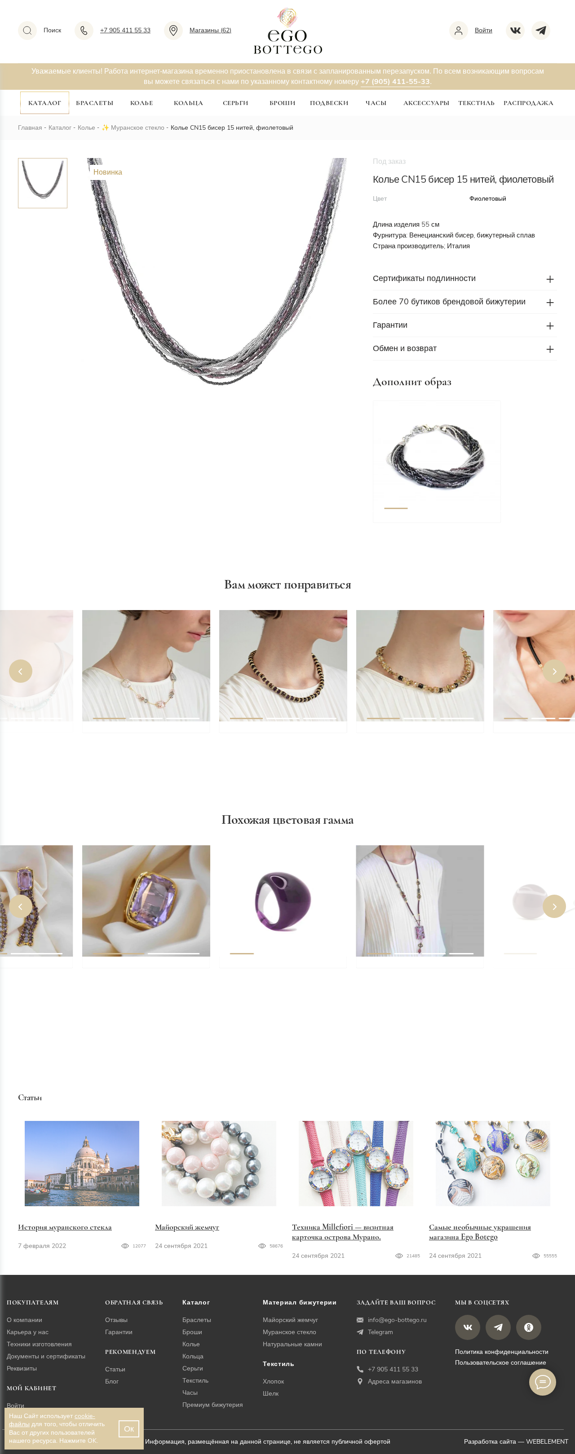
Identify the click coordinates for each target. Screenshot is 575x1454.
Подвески (329, 103)
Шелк (271, 1393)
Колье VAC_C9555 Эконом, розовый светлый (141, 736)
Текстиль (476, 103)
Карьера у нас (28, 1332)
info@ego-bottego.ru (397, 1320)
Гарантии (119, 1332)
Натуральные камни (292, 1344)
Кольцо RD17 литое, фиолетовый (266, 972)
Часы (376, 103)
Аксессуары (426, 103)
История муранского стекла (65, 1227)
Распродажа (528, 103)
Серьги (235, 103)
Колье (141, 103)
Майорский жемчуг (187, 1227)
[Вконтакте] (518, 30)
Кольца (188, 103)
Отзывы (116, 1320)
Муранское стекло (137, 127)
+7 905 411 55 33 (393, 1369)
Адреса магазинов (395, 1381)
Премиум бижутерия (212, 1405)
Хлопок (273, 1381)
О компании (24, 1320)
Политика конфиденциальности (501, 1352)
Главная (30, 127)
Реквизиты (22, 1368)
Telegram (380, 1332)
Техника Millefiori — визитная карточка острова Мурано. (343, 1232)
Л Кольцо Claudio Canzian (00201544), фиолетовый (141, 972)
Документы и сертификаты (46, 1356)
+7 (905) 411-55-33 (395, 82)
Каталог (45, 103)
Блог (112, 1381)
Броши (283, 103)
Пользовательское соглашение (500, 1362)
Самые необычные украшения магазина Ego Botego (480, 1232)
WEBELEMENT (547, 1441)
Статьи (115, 1369)
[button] (396, 456)
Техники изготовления (39, 1344)
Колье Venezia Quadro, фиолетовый (407, 972)
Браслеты (94, 103)
